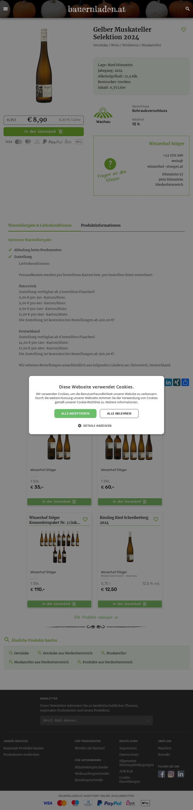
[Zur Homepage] (96, 9)
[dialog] (96, 405)
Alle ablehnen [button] (119, 413)
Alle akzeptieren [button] (75, 413)
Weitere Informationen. (121, 402)
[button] (5, 9)
